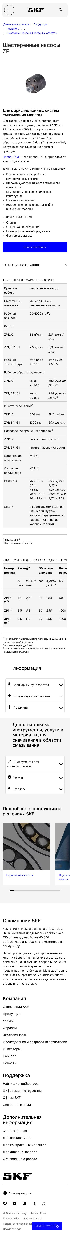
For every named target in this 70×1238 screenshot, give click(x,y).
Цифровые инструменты (22, 1091)
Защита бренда (15, 1131)
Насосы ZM (11, 157)
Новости (10, 1063)
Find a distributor (35, 247)
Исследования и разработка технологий (35, 1042)
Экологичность (15, 1035)
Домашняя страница (16, 24)
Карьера (9, 1056)
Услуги (8, 1021)
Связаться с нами (17, 1105)
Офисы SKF (12, 1098)
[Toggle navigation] (9, 10)
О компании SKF (16, 1007)
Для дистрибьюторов (20, 1152)
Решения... (13, 28)
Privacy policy (11, 1218)
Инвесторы (12, 1049)
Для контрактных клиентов (24, 1145)
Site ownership (32, 1218)
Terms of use (38, 1213)
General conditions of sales (18, 1223)
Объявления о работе (20, 1159)
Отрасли (10, 1028)
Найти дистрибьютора (21, 1083)
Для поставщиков (17, 1138)
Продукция (40, 24)
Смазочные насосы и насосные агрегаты (32, 32)
